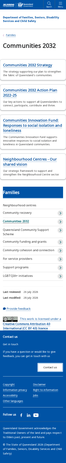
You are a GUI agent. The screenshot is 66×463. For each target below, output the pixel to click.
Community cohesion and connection (28, 250)
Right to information (45, 390)
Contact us (50, 367)
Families (11, 35)
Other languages (13, 401)
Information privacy (15, 390)
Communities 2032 (16, 221)
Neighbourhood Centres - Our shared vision (30, 162)
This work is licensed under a (32, 323)
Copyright (9, 384)
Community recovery (17, 213)
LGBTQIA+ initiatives (18, 276)
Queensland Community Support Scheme (26, 232)
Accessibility (10, 395)
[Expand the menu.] (60, 213)
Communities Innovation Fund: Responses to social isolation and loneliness (32, 125)
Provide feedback (18, 309)
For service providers (17, 259)
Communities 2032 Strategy (27, 65)
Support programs (16, 267)
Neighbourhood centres (19, 205)
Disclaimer (39, 384)
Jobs (35, 395)
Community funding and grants (25, 242)
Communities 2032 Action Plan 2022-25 (30, 93)
